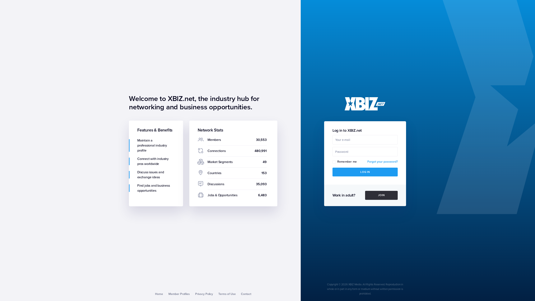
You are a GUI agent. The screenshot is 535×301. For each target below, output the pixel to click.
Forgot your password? (382, 161)
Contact (246, 294)
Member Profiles (179, 294)
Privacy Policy (204, 294)
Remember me (347, 161)
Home (159, 294)
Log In (365, 172)
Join (381, 195)
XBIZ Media (355, 284)
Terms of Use (227, 294)
